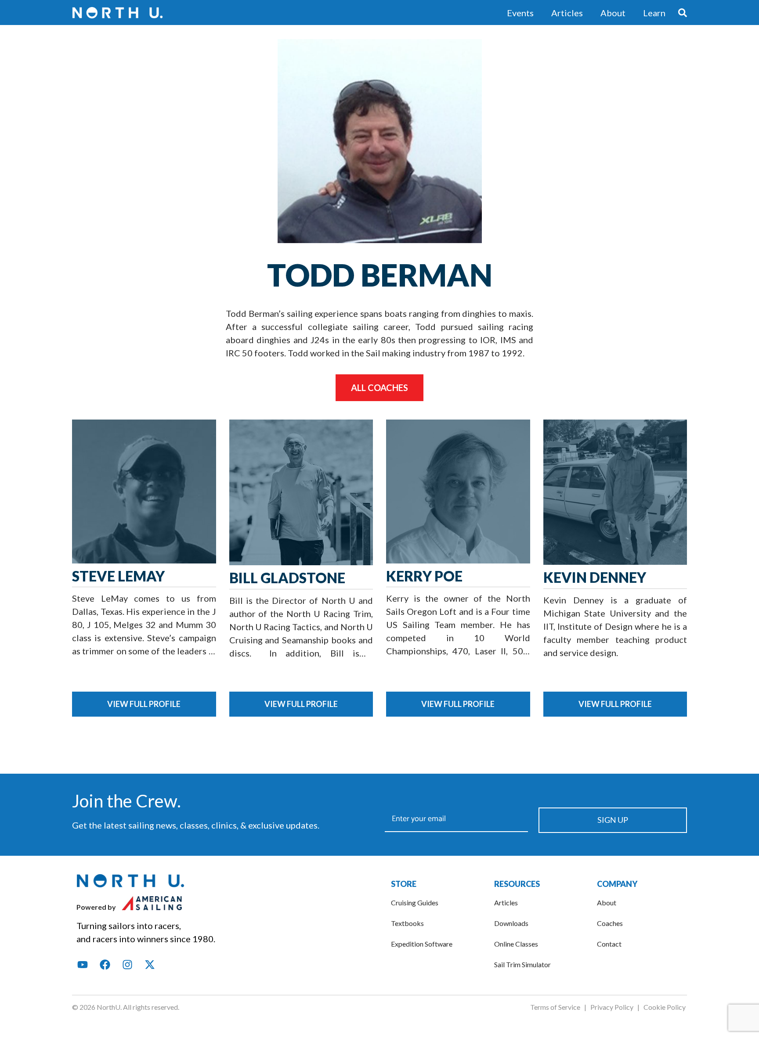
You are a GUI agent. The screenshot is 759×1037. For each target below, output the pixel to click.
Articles (567, 12)
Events (520, 12)
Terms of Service (555, 1007)
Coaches (610, 923)
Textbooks (407, 923)
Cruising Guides (414, 902)
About (612, 12)
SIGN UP (612, 820)
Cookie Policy (665, 1007)
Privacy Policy (611, 1007)
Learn (654, 12)
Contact (609, 944)
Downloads (511, 923)
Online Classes (516, 944)
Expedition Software (421, 944)
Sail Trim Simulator (522, 964)
